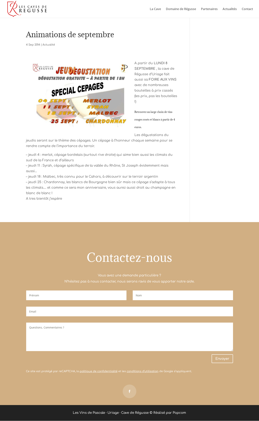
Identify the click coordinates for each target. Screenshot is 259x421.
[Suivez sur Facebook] (129, 391)
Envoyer (222, 359)
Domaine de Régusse (181, 9)
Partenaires (209, 9)
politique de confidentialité (99, 371)
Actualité (48, 44)
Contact (247, 9)
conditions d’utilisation (143, 371)
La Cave (155, 9)
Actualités (230, 9)
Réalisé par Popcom (169, 413)
